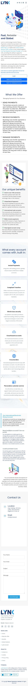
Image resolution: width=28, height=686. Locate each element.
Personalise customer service (14, 386)
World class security (14, 311)
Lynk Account (5, 644)
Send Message (14, 597)
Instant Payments (14, 265)
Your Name (6, 555)
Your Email (6, 561)
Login (14, 76)
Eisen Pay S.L (4, 47)
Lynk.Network (4, 668)
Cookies (4, 654)
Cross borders (14, 360)
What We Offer (5, 636)
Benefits (4, 639)
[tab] (14, 420)
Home (3, 633)
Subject (5, 568)
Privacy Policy (5, 657)
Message (5, 575)
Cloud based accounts (14, 335)
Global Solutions (6, 642)
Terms (3, 660)
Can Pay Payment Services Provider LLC (12, 51)
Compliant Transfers (14, 287)
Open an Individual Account (14, 83)
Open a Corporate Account (14, 79)
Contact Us (4, 652)
